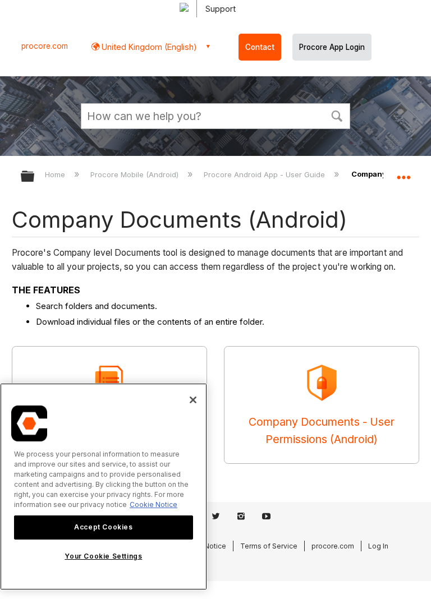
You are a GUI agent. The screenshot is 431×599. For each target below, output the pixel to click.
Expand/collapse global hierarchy (34, 177)
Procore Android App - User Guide (265, 174)
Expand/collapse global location (403, 173)
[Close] (193, 400)
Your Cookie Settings (103, 556)
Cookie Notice (153, 504)
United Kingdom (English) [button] (148, 47)
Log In (378, 546)
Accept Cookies (103, 527)
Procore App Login (332, 47)
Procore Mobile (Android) (135, 174)
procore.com (44, 46)
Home (56, 174)
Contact (259, 47)
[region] (103, 486)
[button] (336, 115)
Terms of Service (268, 546)
